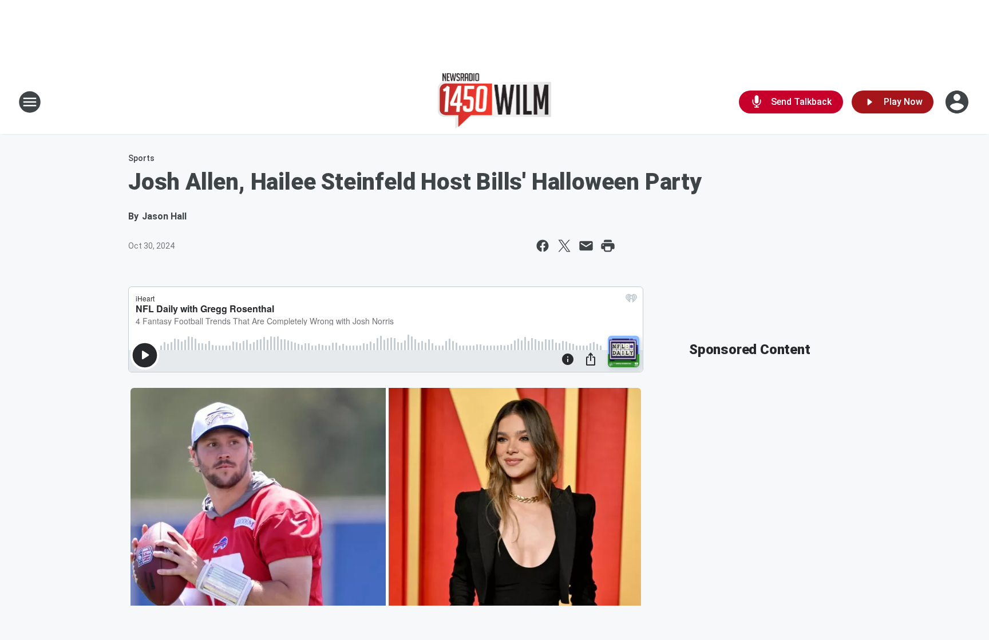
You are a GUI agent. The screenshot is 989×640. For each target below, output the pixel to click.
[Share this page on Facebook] (543, 246)
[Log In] (958, 102)
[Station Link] (495, 102)
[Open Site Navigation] (29, 102)
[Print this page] (608, 246)
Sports (141, 158)
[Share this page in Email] (586, 246)
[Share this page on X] (564, 246)
